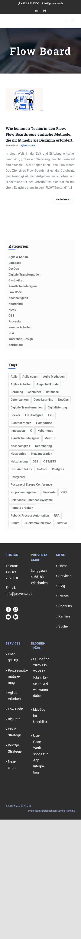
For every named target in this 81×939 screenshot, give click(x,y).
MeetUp (49, 438)
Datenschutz (49, 810)
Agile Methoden (54, 376)
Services (64, 576)
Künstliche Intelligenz (22, 286)
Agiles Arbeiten (21, 384)
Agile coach (30, 376)
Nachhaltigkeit (18, 298)
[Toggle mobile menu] (73, 20)
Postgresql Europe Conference (31, 484)
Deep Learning (43, 399)
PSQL (64, 492)
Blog (61, 586)
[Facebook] (8, 609)
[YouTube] (8, 617)
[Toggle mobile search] (66, 20)
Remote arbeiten (22, 508)
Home (63, 566)
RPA (11, 333)
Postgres (58, 469)
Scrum (15, 523)
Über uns (65, 606)
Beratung (17, 392)
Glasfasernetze (21, 423)
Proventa (14, 321)
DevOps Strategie (15, 748)
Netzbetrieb (18, 454)
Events (63, 596)
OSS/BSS (49, 461)
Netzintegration (41, 454)
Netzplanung (19, 461)
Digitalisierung (57, 407)
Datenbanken (20, 399)
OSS (11, 315)
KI (31, 430)
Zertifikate (15, 345)
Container (34, 392)
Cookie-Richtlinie (66, 810)
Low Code (15, 292)
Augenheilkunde (47, 384)
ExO (50, 415)
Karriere (64, 616)
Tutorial (61, 523)
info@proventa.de (52, 3)
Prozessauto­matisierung (15, 676)
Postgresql (18, 477)
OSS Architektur (21, 469)
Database (14, 263)
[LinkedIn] (15, 617)
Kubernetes (45, 430)
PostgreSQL (13, 657)
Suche (63, 626)
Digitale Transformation (24, 274)
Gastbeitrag (16, 280)
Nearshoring (43, 446)
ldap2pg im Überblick (40, 715)
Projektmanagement (24, 492)
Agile (14, 376)
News (12, 309)
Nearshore (15, 304)
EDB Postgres (34, 415)
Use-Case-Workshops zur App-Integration (40, 754)
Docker (15, 415)
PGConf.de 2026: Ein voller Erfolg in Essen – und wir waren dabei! (40, 677)
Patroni (42, 469)
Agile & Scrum (28, 145)
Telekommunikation (37, 523)
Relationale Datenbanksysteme (32, 500)
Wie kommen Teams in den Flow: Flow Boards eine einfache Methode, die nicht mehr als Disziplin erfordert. (39, 134)
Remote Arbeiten (19, 327)
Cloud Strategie (15, 732)
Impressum (34, 810)
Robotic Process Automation (30, 515)
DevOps (13, 268)
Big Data (14, 719)
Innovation (18, 430)
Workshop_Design (20, 339)
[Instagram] (15, 609)
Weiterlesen (62, 199)
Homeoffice (44, 423)
